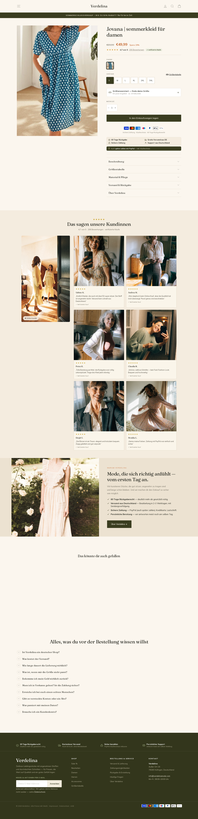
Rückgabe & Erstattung (120, 772)
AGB (72, 806)
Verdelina (99, 6)
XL (134, 80)
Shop (74, 759)
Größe (110, 74)
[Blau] (110, 65)
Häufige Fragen (116, 777)
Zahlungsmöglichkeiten (120, 768)
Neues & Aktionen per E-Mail (30, 778)
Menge (111, 101)
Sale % (74, 763)
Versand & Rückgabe (120, 185)
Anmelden (54, 783)
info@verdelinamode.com (159, 776)
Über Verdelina (117, 192)
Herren (74, 777)
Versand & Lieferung (119, 763)
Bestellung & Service (122, 759)
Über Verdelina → (119, 524)
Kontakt (153, 759)
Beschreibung (116, 161)
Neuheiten (75, 768)
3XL (150, 80)
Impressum (53, 806)
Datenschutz (39, 792)
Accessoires (76, 781)
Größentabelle (117, 169)
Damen (74, 772)
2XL (142, 80)
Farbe (109, 60)
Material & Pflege (118, 177)
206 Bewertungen (136, 50)
